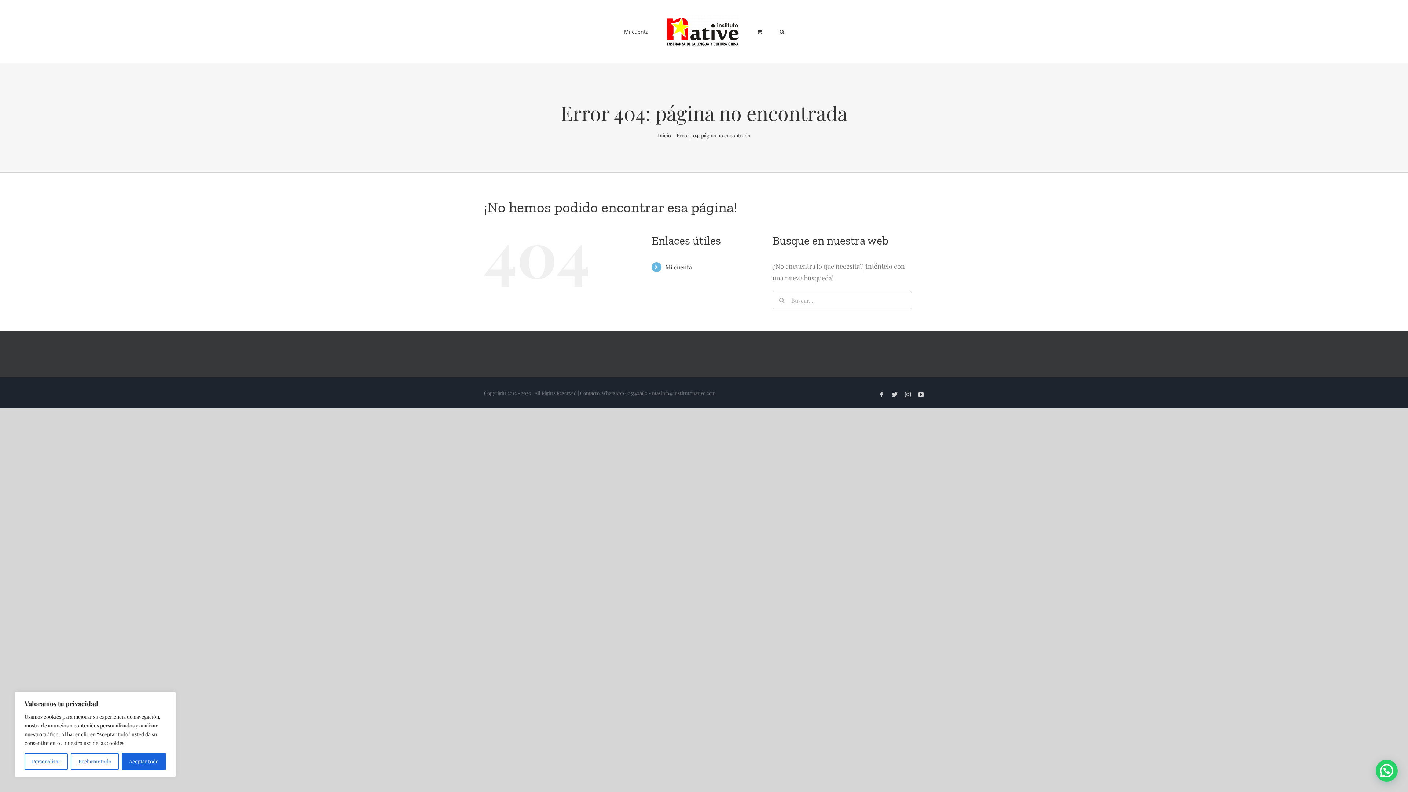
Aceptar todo (144, 761)
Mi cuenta (679, 267)
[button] (764, 31)
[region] (95, 734)
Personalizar (46, 761)
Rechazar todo (94, 761)
